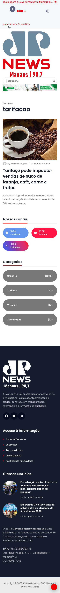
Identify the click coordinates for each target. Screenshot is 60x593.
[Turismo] (30, 290)
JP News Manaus (19, 163)
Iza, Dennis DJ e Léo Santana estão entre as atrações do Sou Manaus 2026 (37, 508)
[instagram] (21, 416)
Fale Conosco (13, 455)
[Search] (54, 80)
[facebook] (6, 416)
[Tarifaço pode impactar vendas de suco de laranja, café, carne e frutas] (30, 139)
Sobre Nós (11, 444)
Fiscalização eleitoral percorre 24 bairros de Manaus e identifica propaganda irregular (38, 487)
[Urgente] (30, 276)
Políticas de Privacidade (19, 461)
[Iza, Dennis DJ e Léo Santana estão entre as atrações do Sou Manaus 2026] (10, 510)
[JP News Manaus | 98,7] (26, 54)
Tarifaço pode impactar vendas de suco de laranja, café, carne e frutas (27, 179)
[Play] (12, 9)
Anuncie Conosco (16, 439)
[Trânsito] (30, 305)
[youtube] (14, 416)
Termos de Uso (14, 450)
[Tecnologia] (30, 320)
